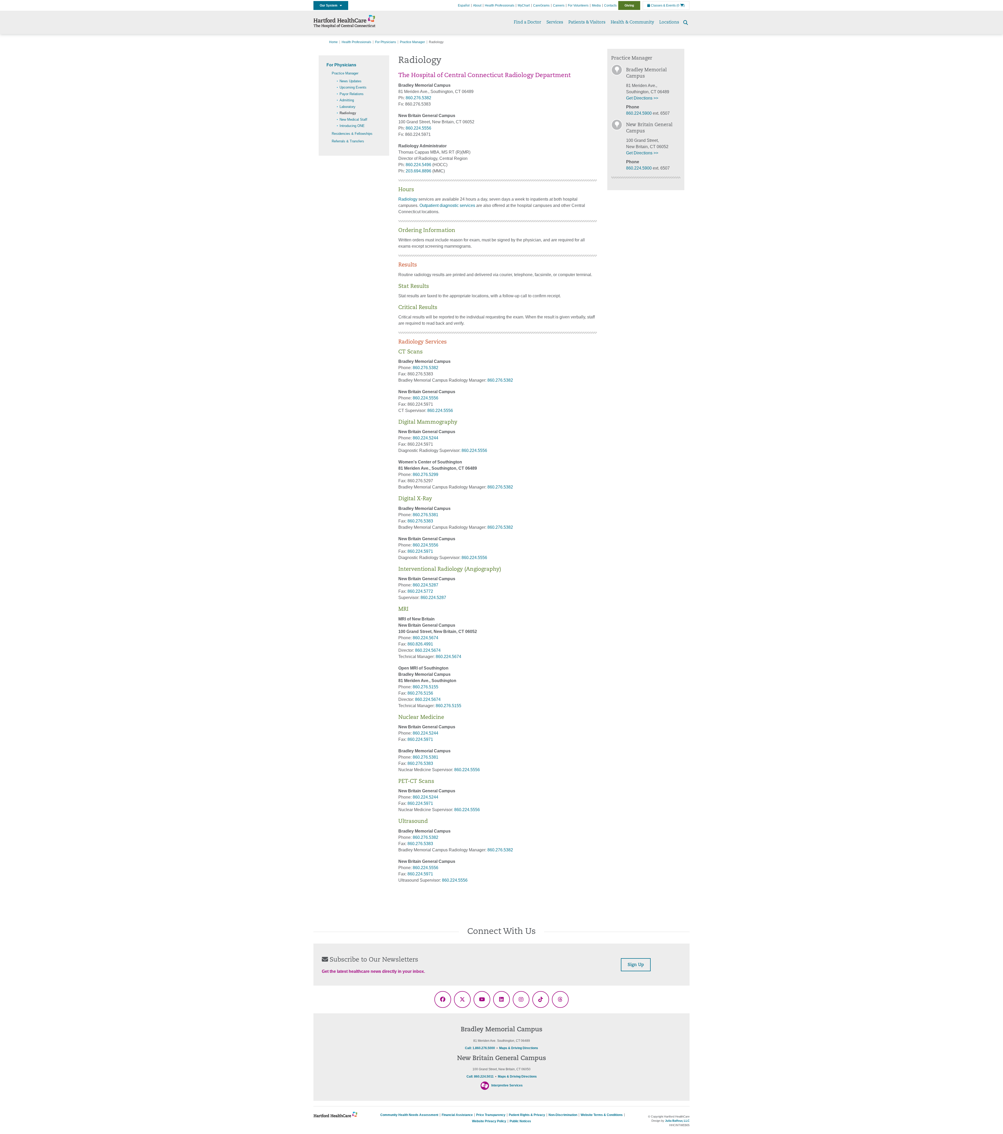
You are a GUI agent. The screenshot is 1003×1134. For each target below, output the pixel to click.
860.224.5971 (420, 551)
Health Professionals (499, 5)
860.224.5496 (418, 164)
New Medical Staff (353, 119)
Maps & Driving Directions (518, 1048)
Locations (669, 22)
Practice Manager (412, 42)
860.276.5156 (420, 693)
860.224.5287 (425, 585)
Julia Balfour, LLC (677, 1120)
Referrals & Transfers (348, 141)
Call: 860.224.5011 (480, 1076)
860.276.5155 (425, 687)
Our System (330, 5)
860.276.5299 (425, 474)
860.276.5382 (418, 98)
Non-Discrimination (563, 1115)
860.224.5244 (425, 438)
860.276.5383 (420, 521)
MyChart (524, 5)
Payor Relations (352, 94)
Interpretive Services (507, 1085)
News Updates (350, 81)
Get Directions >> (642, 98)
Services (554, 22)
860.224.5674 (425, 638)
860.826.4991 (420, 644)
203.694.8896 (418, 171)
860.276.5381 (425, 515)
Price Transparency (490, 1115)
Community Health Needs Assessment (409, 1115)
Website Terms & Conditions (602, 1115)
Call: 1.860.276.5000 (480, 1048)
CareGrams (541, 5)
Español (464, 5)
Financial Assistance (457, 1115)
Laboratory (347, 107)
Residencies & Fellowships (352, 134)
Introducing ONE (352, 126)
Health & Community (632, 22)
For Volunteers (578, 5)
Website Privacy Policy (489, 1121)
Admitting (347, 100)
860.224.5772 (420, 591)
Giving (629, 5)
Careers (558, 5)
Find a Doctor (527, 22)
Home (333, 42)
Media (596, 5)
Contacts (610, 5)
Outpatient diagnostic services (447, 205)
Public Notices (520, 1121)
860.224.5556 (418, 128)
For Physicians (385, 42)
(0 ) (681, 5)
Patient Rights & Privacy (527, 1115)
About (477, 5)
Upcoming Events (353, 87)
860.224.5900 (639, 113)
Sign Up (636, 965)
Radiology (348, 113)
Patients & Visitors (586, 22)
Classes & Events (663, 5)
